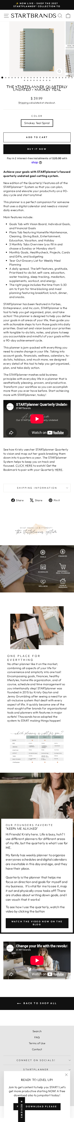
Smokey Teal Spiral (37, 123)
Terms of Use (37, 1043)
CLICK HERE (24, 465)
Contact (37, 1049)
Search (37, 1031)
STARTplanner (36, 1069)
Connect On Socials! (36, 1060)
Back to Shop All (39, 1003)
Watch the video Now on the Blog (37, 923)
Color (37, 115)
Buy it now (37, 149)
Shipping (23, 102)
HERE (58, 470)
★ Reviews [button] (21, 1109)
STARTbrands (33, 15)
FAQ (37, 1037)
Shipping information (37, 487)
